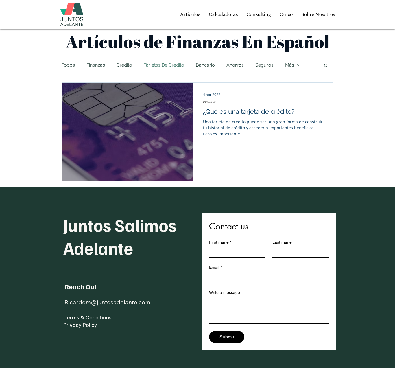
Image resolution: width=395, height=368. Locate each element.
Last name (282, 242)
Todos (68, 65)
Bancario (205, 65)
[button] (326, 66)
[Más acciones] (321, 94)
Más (289, 65)
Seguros (264, 65)
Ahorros (235, 65)
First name (220, 242)
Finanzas (95, 65)
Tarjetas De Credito (164, 65)
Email (215, 267)
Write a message (224, 292)
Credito (124, 65)
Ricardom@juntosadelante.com (107, 302)
